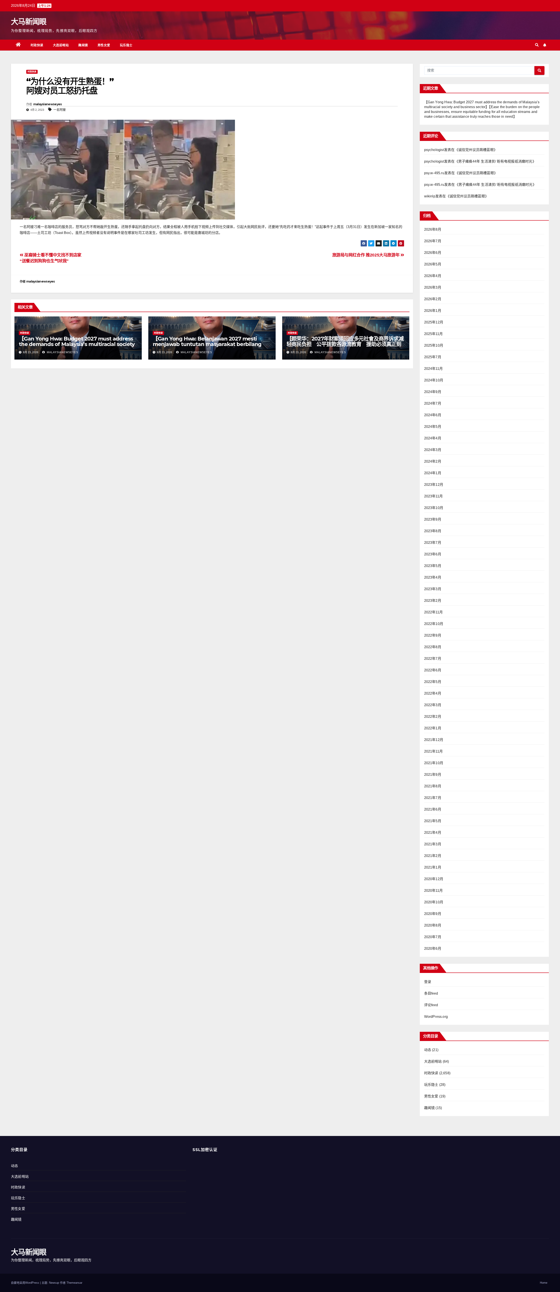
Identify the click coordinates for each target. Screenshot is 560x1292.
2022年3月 (432, 705)
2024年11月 (433, 368)
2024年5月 (432, 426)
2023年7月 (432, 542)
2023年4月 (432, 577)
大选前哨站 (61, 45)
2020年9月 (432, 914)
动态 (427, 1050)
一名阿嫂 (59, 109)
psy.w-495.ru (434, 173)
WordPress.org (436, 1016)
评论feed (431, 1005)
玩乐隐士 (126, 45)
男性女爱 (104, 45)
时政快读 (37, 45)
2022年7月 (432, 658)
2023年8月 (432, 531)
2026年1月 (432, 310)
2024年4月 (432, 438)
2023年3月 (432, 589)
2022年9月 (432, 635)
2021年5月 (432, 821)
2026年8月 (432, 229)
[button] (537, 45)
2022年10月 (433, 624)
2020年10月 (433, 902)
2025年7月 (432, 357)
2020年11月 (433, 890)
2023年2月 (432, 600)
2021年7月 (432, 798)
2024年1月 (432, 473)
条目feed (431, 993)
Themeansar (74, 1282)
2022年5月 (432, 682)
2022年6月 (432, 670)
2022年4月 (432, 693)
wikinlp (429, 196)
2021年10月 (433, 763)
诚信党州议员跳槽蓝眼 (476, 150)
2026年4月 (432, 276)
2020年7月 (432, 937)
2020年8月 (432, 925)
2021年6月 (432, 809)
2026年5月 (432, 264)
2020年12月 (433, 879)
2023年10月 (433, 508)
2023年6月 (432, 554)
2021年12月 (433, 740)
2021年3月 (432, 844)
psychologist (434, 150)
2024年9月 (432, 392)
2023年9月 (432, 519)
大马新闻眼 (28, 21)
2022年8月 (432, 647)
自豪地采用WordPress (25, 1282)
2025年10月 (433, 345)
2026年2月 (432, 299)
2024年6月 (432, 415)
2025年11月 (433, 334)
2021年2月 (432, 856)
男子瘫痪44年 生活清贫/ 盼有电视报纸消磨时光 (495, 161)
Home (543, 1282)
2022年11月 (433, 612)
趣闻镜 (83, 45)
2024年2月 (432, 461)
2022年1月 (432, 728)
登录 (427, 982)
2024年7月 (432, 403)
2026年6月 (432, 253)
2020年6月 (432, 948)
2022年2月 (432, 716)
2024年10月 (433, 380)
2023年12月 (433, 484)
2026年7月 (432, 241)
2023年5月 (432, 566)
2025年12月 (433, 322)
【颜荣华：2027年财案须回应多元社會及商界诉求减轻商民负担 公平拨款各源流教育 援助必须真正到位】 (345, 344)
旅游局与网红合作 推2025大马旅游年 (366, 255)
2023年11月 (433, 496)
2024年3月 (432, 450)
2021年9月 (432, 774)
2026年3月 (432, 287)
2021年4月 (432, 832)
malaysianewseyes (47, 104)
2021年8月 (432, 786)
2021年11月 (433, 751)
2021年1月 (432, 867)
